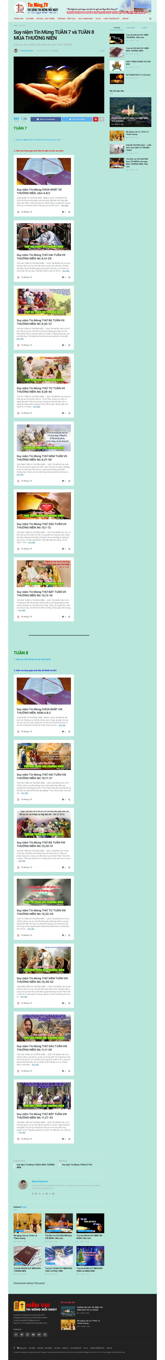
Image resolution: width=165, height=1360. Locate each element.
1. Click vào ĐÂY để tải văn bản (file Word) (32, 659)
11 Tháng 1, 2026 (83, 1241)
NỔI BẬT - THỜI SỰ (54, 1231)
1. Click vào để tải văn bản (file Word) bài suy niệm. (37, 140)
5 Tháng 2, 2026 (51, 1274)
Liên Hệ (125, 19)
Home (16, 25)
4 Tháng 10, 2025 (20, 1274)
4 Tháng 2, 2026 (132, 153)
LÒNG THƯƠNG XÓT (112, 19)
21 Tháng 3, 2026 (133, 170)
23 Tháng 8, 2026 (20, 1241)
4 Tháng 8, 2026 (118, 124)
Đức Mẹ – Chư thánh (45, 19)
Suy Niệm (30, 19)
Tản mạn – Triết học (66, 19)
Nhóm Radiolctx (27, 51)
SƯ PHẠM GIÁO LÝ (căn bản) (138, 75)
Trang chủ (18, 19)
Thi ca (98, 19)
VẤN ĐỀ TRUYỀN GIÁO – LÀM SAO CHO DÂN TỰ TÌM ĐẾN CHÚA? (138, 147)
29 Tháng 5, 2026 (43, 51)
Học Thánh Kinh (85, 19)
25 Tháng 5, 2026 (52, 1241)
